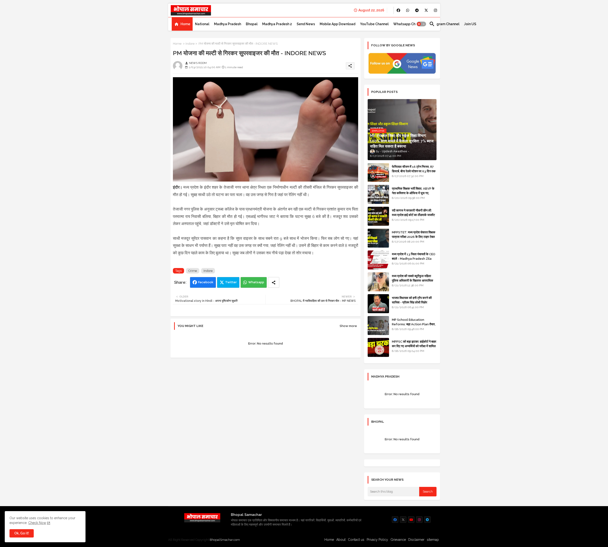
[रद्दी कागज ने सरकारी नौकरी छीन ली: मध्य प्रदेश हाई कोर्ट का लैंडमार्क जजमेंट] (378, 216)
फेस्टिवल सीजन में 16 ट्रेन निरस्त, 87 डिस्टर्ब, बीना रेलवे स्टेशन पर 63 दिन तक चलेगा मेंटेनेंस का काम (414, 171)
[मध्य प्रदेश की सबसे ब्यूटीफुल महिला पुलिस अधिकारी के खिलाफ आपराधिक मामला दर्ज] (378, 281)
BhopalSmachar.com (225, 540)
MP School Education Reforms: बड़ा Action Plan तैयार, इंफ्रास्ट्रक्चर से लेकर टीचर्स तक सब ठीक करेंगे (414, 326)
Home (185, 24)
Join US (470, 24)
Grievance (398, 540)
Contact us (356, 540)
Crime (192, 271)
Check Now (37, 523)
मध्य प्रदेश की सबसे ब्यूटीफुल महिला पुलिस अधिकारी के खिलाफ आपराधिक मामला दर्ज (412, 280)
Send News (306, 24)
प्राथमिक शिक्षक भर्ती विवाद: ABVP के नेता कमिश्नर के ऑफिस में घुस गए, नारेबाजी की (413, 193)
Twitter (231, 282)
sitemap (433, 540)
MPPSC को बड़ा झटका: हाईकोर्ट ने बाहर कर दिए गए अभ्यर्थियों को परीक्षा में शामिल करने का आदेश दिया (414, 346)
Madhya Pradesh (227, 24)
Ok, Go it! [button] (21, 533)
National (202, 24)
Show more (348, 326)
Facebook (205, 282)
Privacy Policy (377, 540)
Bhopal (251, 24)
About (341, 540)
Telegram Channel (444, 24)
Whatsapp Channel (408, 24)
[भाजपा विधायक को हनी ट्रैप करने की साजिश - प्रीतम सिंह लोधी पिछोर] (378, 303)
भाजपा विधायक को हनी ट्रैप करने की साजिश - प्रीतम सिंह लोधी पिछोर (412, 300)
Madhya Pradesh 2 (277, 24)
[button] (421, 24)
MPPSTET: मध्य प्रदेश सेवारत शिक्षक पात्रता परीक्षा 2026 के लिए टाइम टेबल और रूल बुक (413, 236)
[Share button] (273, 282)
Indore (190, 43)
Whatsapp (256, 282)
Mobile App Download (337, 24)
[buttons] (398, 10)
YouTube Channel (374, 24)
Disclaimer (416, 540)
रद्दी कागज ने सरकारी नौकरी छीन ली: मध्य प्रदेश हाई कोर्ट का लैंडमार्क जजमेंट (413, 212)
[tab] (182, 24)
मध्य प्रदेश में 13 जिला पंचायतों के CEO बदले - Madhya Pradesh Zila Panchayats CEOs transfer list (413, 260)
